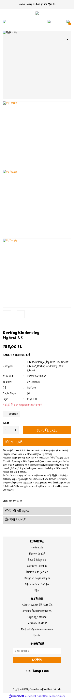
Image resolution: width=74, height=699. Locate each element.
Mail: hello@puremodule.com (37, 629)
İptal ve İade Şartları (37, 572)
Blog (37, 590)
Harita (37, 635)
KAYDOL (37, 660)
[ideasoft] (16, 696)
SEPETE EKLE (47, 430)
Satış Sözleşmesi (37, 560)
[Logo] (37, 13)
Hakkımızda (37, 547)
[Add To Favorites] (68, 37)
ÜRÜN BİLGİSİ (14, 442)
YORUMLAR (17, 511)
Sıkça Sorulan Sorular (37, 584)
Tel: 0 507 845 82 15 (37, 623)
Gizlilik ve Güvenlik (37, 566)
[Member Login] (49, 22)
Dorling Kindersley (21, 333)
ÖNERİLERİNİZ (15, 520)
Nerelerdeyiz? (37, 554)
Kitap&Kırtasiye (36, 362)
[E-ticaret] (36, 696)
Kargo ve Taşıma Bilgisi (37, 578)
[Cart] (68, 22)
